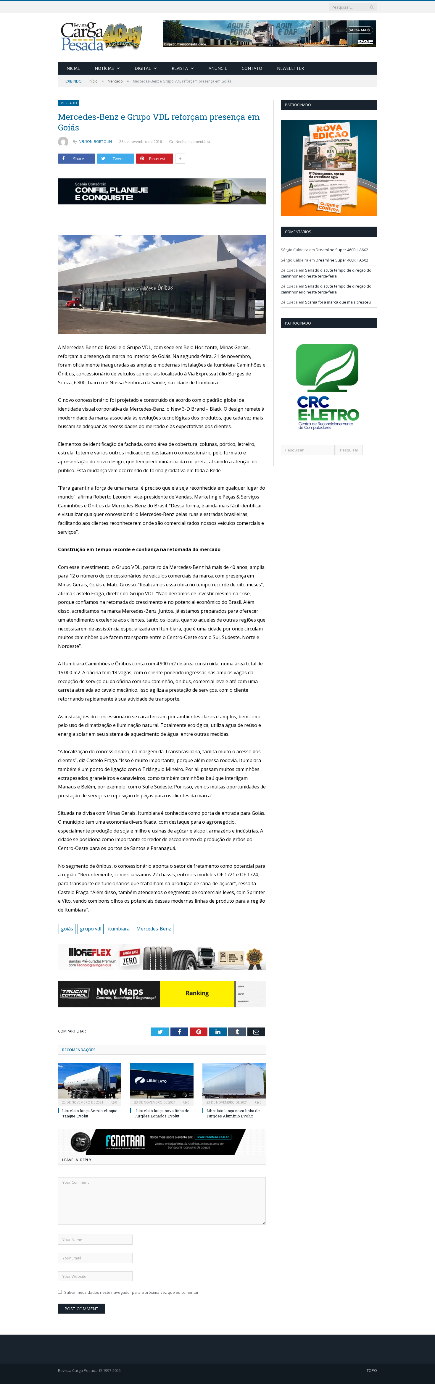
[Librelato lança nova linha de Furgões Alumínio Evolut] (234, 1083)
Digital (143, 68)
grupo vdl (90, 928)
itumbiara (119, 928)
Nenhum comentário (192, 141)
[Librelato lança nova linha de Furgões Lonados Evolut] (162, 1083)
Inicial (72, 68)
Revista (180, 68)
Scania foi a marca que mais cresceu (338, 302)
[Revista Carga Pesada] (102, 36)
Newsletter (290, 68)
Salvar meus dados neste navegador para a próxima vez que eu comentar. (131, 1292)
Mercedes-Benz (153, 928)
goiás (67, 928)
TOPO (372, 1370)
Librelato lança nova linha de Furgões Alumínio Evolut (233, 1113)
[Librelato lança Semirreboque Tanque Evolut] (89, 1083)
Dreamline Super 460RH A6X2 (342, 249)
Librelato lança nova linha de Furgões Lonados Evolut (161, 1113)
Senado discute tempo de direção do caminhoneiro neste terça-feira (326, 273)
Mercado (68, 103)
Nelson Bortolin (95, 141)
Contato (252, 68)
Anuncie (218, 68)
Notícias (104, 68)
